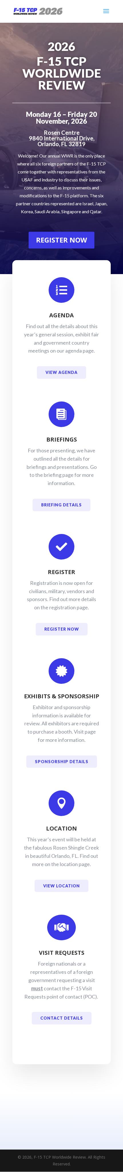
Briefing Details (61, 504)
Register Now (61, 240)
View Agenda (61, 372)
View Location (61, 885)
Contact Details (61, 1018)
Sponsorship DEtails (61, 761)
